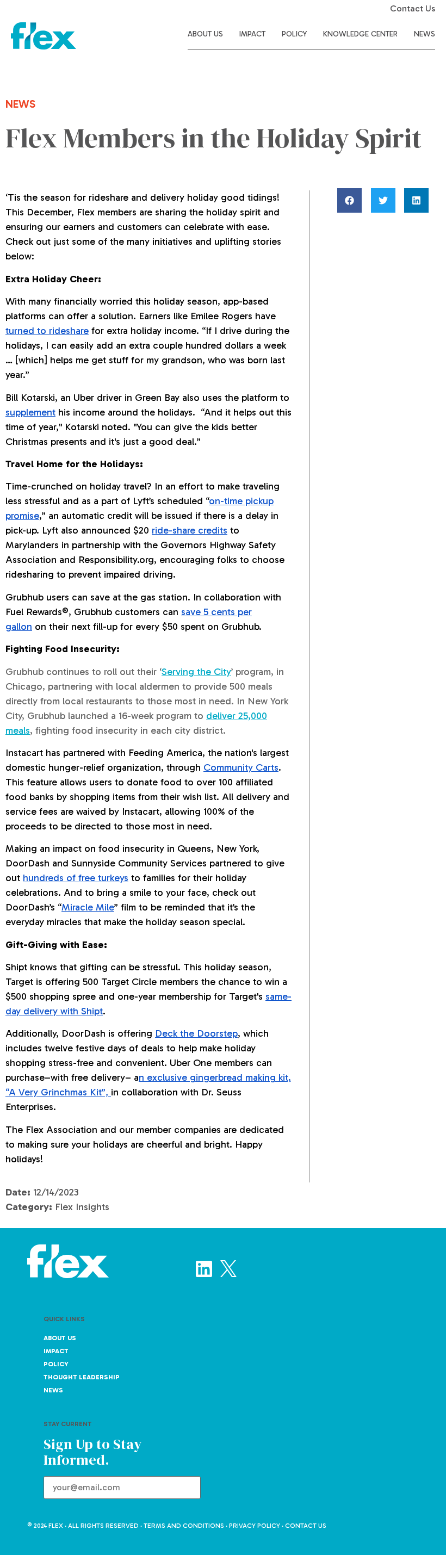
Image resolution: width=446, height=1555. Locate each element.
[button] (352, 200)
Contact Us (412, 8)
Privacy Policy (254, 1525)
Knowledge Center (360, 34)
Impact (252, 34)
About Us (205, 34)
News (424, 34)
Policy (294, 34)
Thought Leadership (82, 1377)
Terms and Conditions (184, 1525)
